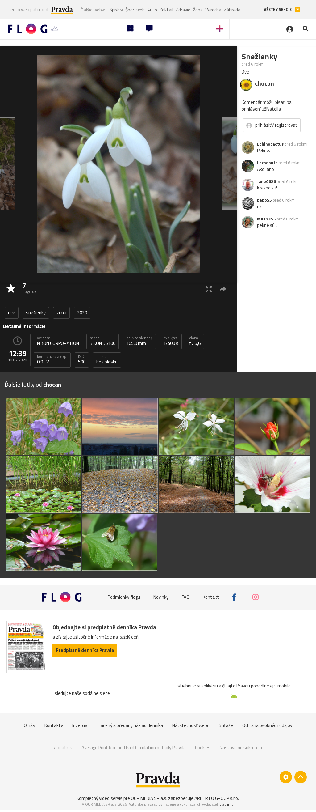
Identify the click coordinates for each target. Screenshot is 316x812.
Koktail (166, 9)
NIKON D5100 (102, 341)
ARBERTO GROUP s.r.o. (216, 798)
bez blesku (107, 359)
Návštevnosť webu (191, 725)
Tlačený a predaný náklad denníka (130, 725)
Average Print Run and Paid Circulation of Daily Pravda (133, 747)
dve (11, 312)
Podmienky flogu (124, 597)
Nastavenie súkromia (241, 747)
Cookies (202, 747)
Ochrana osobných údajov (267, 725)
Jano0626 (266, 181)
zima (61, 312)
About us (63, 747)
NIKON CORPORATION (58, 341)
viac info (227, 804)
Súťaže (226, 725)
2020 (82, 312)
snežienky (36, 312)
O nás (29, 725)
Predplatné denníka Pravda (85, 650)
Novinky (160, 597)
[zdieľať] (223, 289)
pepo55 (264, 200)
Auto (152, 9)
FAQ (185, 597)
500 (81, 359)
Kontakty (53, 725)
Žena (198, 9)
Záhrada (232, 9)
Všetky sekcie (278, 9)
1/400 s (170, 341)
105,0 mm (139, 341)
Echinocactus (270, 144)
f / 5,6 (195, 341)
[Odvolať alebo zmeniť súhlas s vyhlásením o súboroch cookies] (286, 777)
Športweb (135, 9)
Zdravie (183, 9)
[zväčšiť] (209, 289)
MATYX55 (266, 219)
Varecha (213, 9)
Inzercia (79, 725)
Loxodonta (267, 162)
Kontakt (211, 597)
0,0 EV (52, 359)
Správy (116, 9)
